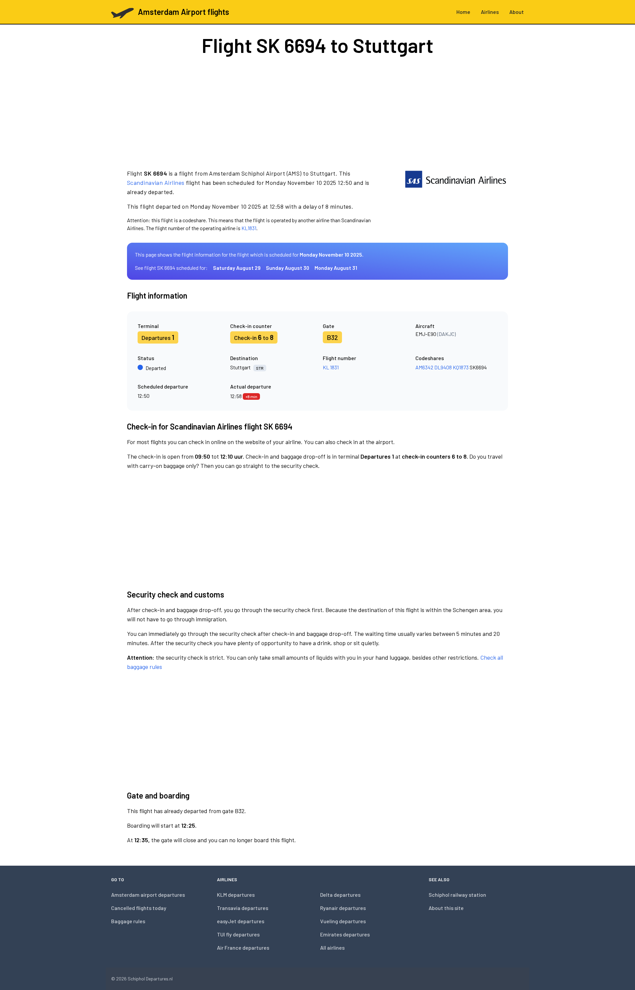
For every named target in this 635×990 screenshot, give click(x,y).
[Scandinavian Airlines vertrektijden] (455, 200)
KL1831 (248, 228)
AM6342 (424, 367)
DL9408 (443, 367)
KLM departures (236, 894)
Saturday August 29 (237, 268)
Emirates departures (345, 934)
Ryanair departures (343, 908)
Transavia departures (242, 908)
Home (463, 12)
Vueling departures (343, 921)
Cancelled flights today (138, 908)
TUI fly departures (238, 934)
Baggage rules (128, 921)
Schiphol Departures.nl (150, 978)
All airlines (332, 947)
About (516, 12)
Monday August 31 (336, 268)
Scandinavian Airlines (155, 182)
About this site (446, 908)
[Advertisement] (317, 111)
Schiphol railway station (457, 894)
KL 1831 (331, 367)
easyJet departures (240, 921)
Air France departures (243, 947)
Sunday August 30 (287, 268)
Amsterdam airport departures (148, 894)
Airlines (490, 12)
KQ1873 (461, 367)
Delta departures (340, 894)
